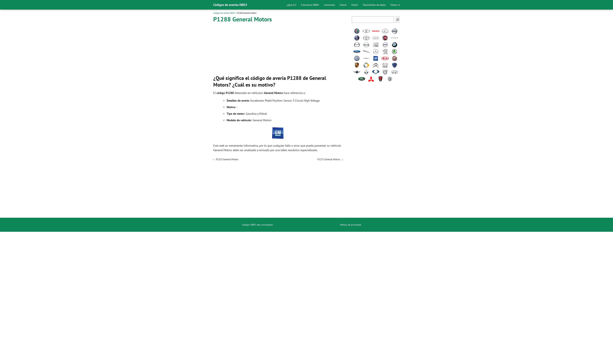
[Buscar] (398, 19)
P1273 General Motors (329, 159)
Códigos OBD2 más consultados (257, 224)
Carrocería (329, 4)
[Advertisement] (278, 48)
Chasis (343, 4)
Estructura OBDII (310, 4)
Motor (354, 4)
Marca (394, 4)
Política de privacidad (350, 224)
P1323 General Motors (227, 159)
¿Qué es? (291, 4)
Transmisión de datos (374, 4)
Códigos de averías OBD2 (230, 5)
